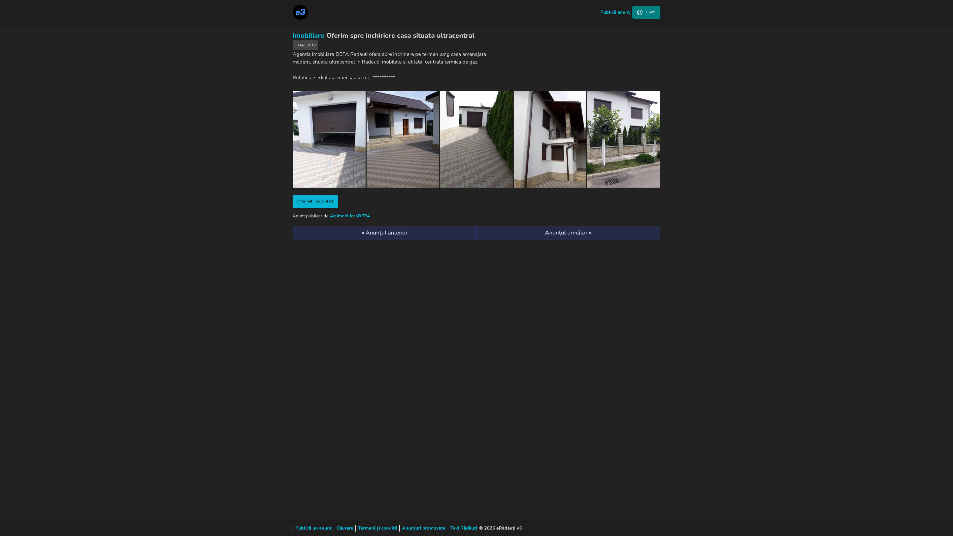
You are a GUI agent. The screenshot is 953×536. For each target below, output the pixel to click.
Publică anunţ (615, 12)
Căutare (345, 528)
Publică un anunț (313, 528)
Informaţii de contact (315, 201)
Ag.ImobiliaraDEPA (350, 216)
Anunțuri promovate (423, 528)
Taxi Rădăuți (463, 528)
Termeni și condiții (377, 528)
